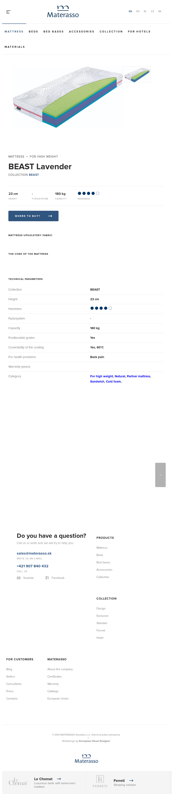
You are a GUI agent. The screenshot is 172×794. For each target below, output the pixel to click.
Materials (15, 47)
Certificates (54, 676)
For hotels (139, 31)
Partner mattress (138, 376)
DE (138, 11)
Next (160, 475)
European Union (58, 698)
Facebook (58, 578)
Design (101, 608)
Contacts (12, 698)
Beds (33, 31)
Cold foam (113, 381)
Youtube (28, 578)
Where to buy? (27, 216)
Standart (101, 623)
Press (10, 691)
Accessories (82, 31)
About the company (60, 669)
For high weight (101, 376)
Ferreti (100, 630)
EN (130, 11)
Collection (111, 31)
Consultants (14, 684)
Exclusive (102, 616)
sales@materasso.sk (34, 553)
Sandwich (97, 381)
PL (145, 11)
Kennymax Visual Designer (94, 741)
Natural (120, 376)
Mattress (14, 31)
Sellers (10, 676)
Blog (9, 669)
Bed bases (53, 31)
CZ (152, 11)
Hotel (99, 638)
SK (160, 11)
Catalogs (53, 691)
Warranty (53, 684)
